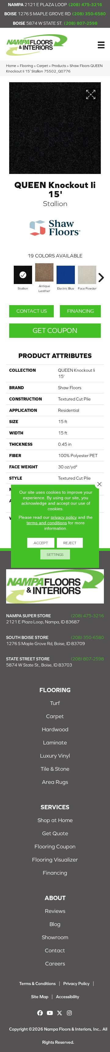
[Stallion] (23, 275)
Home (11, 66)
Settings (55, 554)
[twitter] (59, 1013)
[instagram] (69, 1013)
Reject (69, 543)
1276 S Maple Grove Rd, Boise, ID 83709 (45, 643)
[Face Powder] (87, 275)
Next (100, 274)
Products (59, 66)
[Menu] (101, 45)
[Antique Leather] (44, 272)
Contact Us (31, 311)
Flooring (26, 66)
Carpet (42, 66)
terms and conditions (47, 522)
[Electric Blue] (65, 275)
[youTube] (49, 1013)
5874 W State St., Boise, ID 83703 (39, 665)
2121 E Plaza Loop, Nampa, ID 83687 (42, 621)
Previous (9, 274)
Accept (41, 543)
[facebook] (40, 1013)
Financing (80, 311)
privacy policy (64, 517)
